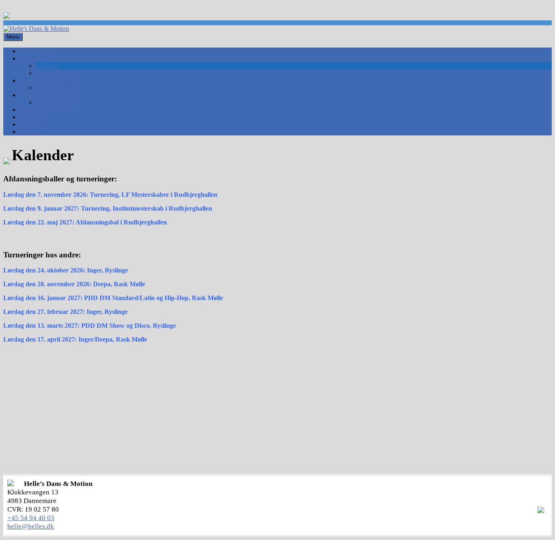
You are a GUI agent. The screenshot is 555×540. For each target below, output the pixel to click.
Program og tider (57, 87)
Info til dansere (55, 73)
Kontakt (30, 131)
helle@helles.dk (30, 526)
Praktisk (30, 109)
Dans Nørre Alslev (43, 94)
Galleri (28, 124)
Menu (13, 37)
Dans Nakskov (39, 80)
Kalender (47, 65)
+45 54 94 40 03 (30, 518)
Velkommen (35, 51)
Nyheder (31, 58)
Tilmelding (33, 116)
